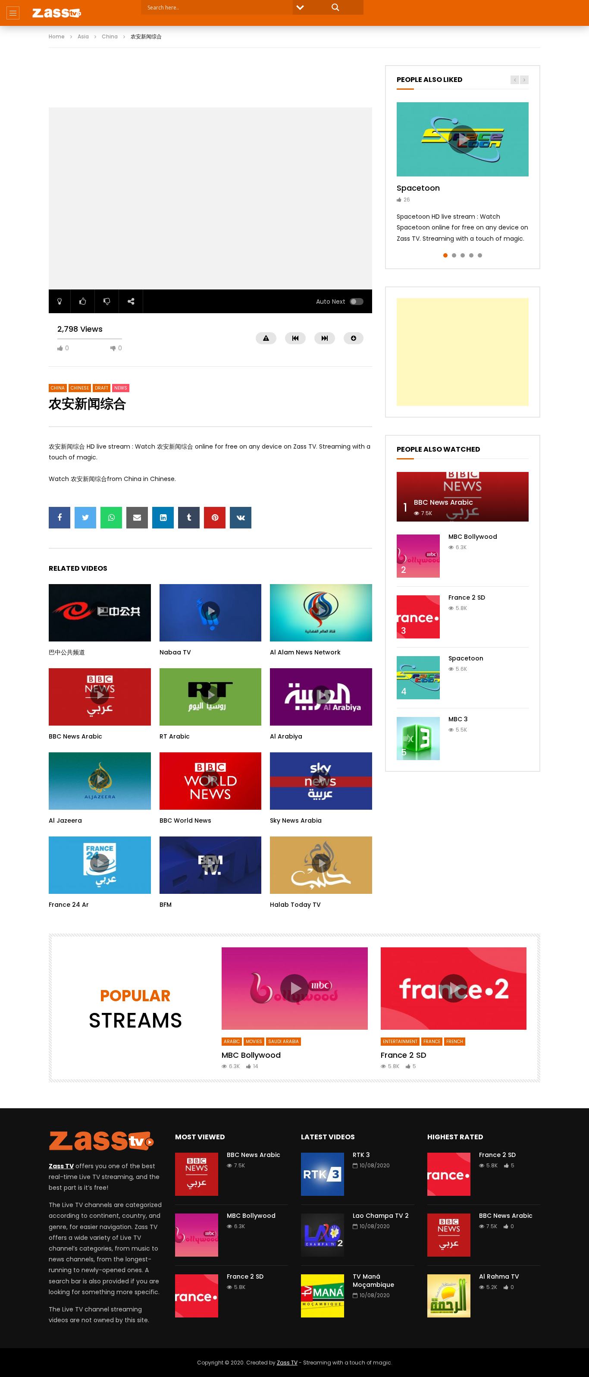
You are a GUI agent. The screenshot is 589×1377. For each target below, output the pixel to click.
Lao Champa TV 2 (381, 1215)
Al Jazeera (65, 820)
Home (57, 36)
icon (99, 610)
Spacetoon (418, 187)
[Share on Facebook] (59, 517)
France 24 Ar (69, 904)
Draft (101, 388)
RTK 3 (361, 1155)
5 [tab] (480, 255)
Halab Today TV (295, 904)
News (120, 388)
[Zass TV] (56, 12)
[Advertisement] (210, 84)
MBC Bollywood (472, 536)
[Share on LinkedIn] (163, 517)
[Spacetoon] (418, 677)
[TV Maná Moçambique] (322, 1295)
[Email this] (137, 517)
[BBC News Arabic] (463, 497)
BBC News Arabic (75, 736)
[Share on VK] (240, 517)
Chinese (80, 388)
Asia (83, 36)
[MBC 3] (418, 738)
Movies (254, 1041)
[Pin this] (215, 517)
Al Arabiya (286, 736)
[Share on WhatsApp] (111, 517)
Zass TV (287, 1362)
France (431, 1041)
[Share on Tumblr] (189, 517)
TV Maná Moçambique (373, 1280)
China (110, 36)
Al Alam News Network (305, 652)
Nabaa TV (175, 652)
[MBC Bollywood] (418, 556)
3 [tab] (463, 255)
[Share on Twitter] (85, 517)
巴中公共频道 (67, 652)
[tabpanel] (463, 173)
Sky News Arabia (296, 820)
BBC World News (185, 820)
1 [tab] (445, 255)
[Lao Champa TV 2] (322, 1235)
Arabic (232, 1041)
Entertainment (400, 1041)
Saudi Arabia (283, 1041)
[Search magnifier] (335, 7)
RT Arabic (175, 736)
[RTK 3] (322, 1174)
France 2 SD (466, 597)
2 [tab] (454, 255)
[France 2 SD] (418, 616)
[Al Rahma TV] (448, 1295)
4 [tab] (471, 255)
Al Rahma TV (499, 1276)
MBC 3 (458, 719)
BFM (166, 904)
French (454, 1041)
